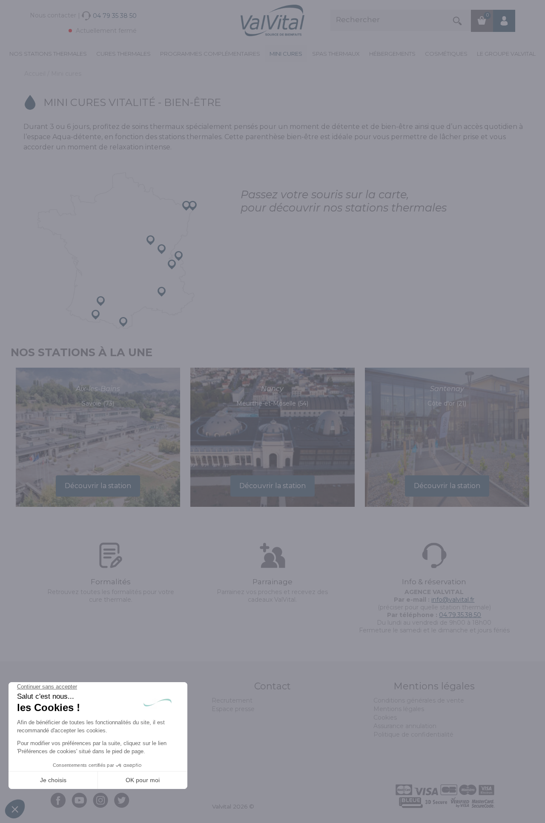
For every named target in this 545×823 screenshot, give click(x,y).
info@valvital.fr (452, 599)
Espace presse (233, 709)
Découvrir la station (98, 486)
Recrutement (232, 700)
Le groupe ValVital (506, 53)
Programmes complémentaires (210, 53)
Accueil (35, 73)
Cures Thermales (123, 53)
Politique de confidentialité (413, 734)
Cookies (385, 717)
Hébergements (392, 53)
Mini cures (286, 53)
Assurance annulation (404, 726)
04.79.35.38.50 (460, 615)
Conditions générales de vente (418, 700)
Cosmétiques (446, 53)
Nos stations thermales (48, 53)
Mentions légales (398, 709)
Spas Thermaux (336, 53)
